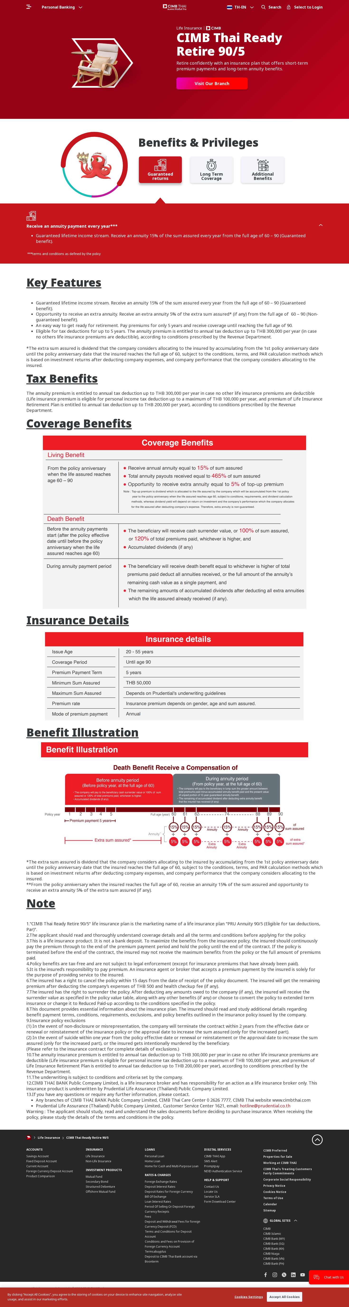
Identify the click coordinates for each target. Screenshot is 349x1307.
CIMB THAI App (214, 1156)
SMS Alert (210, 1161)
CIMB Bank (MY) (274, 1239)
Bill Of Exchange (155, 1197)
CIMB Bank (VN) (273, 1259)
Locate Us (211, 1192)
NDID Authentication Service (223, 1171)
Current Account (37, 1166)
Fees (148, 1217)
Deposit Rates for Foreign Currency (169, 1192)
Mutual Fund (94, 1177)
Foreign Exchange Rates (161, 1182)
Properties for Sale (277, 1157)
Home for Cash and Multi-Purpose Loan (171, 1166)
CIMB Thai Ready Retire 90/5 (87, 1138)
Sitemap (269, 1210)
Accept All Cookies (284, 1297)
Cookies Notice (274, 1192)
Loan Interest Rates (158, 1202)
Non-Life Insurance (98, 1161)
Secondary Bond (97, 1182)
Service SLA (212, 1197)
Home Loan (152, 1161)
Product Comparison (40, 1176)
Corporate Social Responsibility (287, 1179)
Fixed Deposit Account (41, 1161)
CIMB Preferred (275, 1150)
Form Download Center (220, 1202)
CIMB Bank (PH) (273, 1264)
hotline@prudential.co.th (265, 1106)
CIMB (267, 1229)
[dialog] (174, 1297)
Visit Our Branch (212, 83)
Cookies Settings (249, 1297)
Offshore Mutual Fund (100, 1192)
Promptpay (211, 1166)
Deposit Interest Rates (160, 1187)
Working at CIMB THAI (280, 1163)
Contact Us (211, 1187)
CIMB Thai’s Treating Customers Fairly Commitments (287, 1171)
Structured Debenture (100, 1187)
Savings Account (37, 1156)
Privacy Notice (274, 1186)
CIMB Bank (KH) (273, 1249)
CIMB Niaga (271, 1254)
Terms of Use (273, 1198)
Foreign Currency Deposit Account (49, 1171)
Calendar (270, 1204)
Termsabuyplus (155, 1251)
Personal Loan (154, 1156)
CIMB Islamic (272, 1234)
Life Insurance (49, 1138)
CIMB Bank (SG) (273, 1244)
